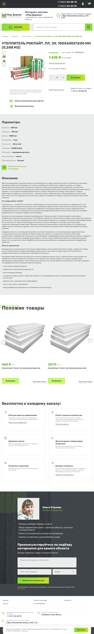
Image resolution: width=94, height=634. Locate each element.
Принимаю (81, 630)
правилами (22, 588)
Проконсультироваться (17, 423)
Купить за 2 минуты (56, 90)
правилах (24, 631)
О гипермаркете (39, 603)
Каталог (18, 27)
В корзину (10, 381)
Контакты (67, 600)
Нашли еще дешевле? (57, 63)
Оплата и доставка (40, 600)
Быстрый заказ (39, 382)
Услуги (5, 603)
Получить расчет (62, 424)
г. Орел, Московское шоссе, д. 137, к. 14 (75, 17)
